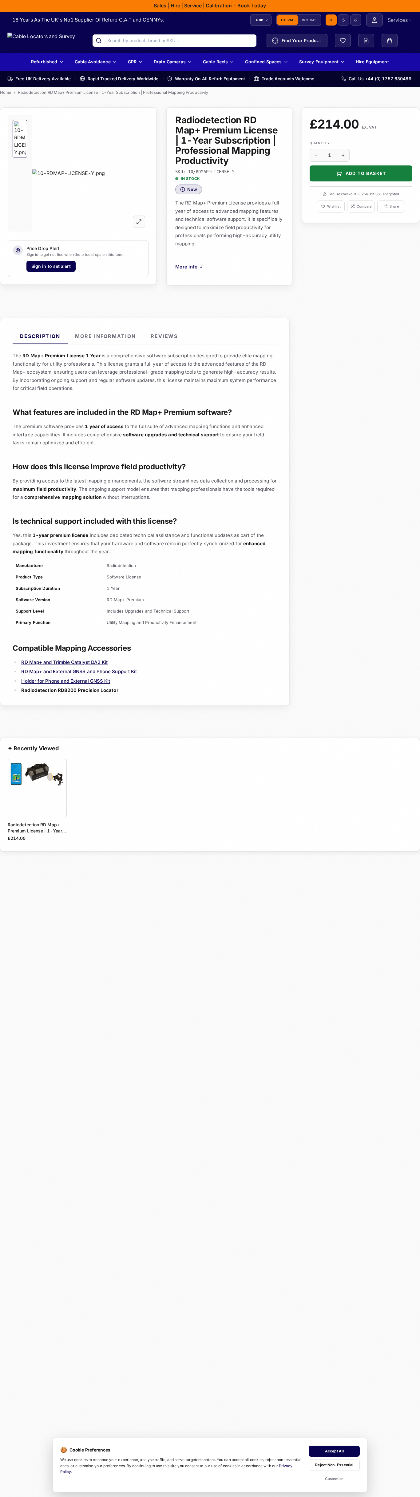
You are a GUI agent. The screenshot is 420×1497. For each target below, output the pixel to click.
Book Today (252, 5)
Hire (175, 5)
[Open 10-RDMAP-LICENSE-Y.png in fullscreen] (139, 221)
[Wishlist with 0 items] (343, 40)
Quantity (320, 143)
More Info (189, 266)
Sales (160, 5)
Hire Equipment (372, 61)
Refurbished (44, 61)
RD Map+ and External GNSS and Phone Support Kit (79, 671)
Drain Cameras (170, 61)
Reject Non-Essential (334, 1465)
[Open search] (99, 40)
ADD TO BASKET (366, 173)
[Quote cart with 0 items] (366, 40)
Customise (334, 1478)
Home (5, 92)
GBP (259, 20)
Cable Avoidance (93, 61)
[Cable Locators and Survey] (41, 40)
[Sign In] (374, 20)
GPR (132, 61)
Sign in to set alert (51, 265)
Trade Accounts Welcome (288, 78)
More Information (105, 336)
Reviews (164, 336)
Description (40, 336)
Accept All (334, 1451)
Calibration (219, 5)
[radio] (331, 20)
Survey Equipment (319, 61)
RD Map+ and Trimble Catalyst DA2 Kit (64, 662)
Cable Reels (215, 61)
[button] (90, 173)
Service (193, 5)
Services (398, 20)
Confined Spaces (263, 61)
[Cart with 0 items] (390, 40)
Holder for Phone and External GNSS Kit (65, 681)
